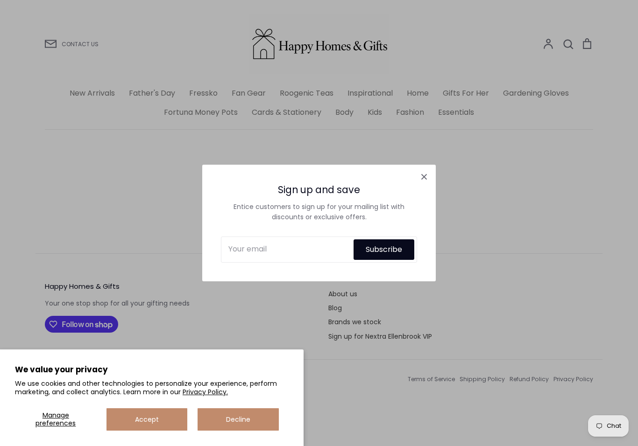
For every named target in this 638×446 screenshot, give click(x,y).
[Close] (424, 176)
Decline (238, 419)
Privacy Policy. (205, 392)
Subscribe (384, 249)
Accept (147, 419)
